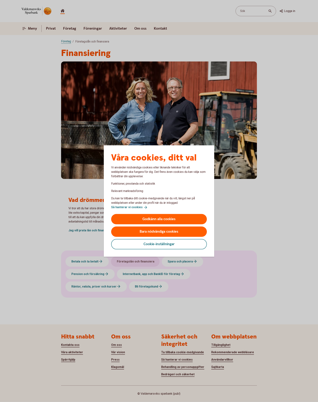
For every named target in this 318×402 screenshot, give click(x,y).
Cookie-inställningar (159, 244)
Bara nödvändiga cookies (159, 231)
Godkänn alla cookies (159, 219)
